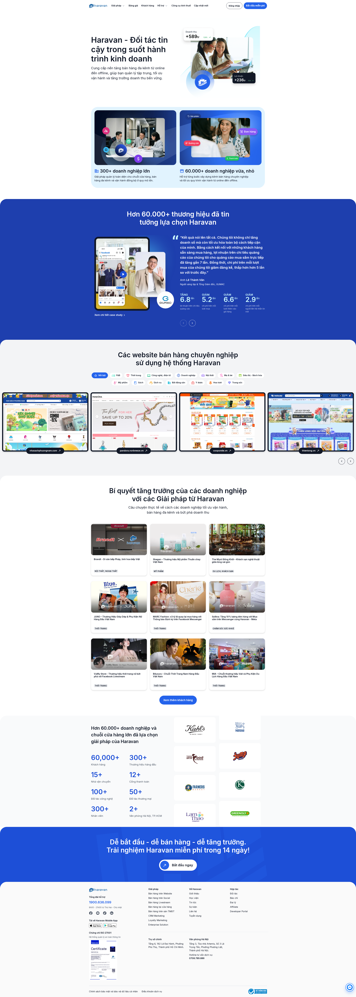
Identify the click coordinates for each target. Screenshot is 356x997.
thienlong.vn (220, 450)
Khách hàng (147, 5)
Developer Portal (239, 911)
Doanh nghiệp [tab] (188, 375)
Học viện (193, 898)
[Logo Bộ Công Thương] (257, 991)
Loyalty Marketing (157, 920)
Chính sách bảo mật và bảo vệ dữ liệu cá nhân (113, 991)
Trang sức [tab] (237, 382)
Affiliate (234, 906)
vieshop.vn (309, 450)
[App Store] (95, 925)
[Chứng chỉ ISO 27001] (103, 960)
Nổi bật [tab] (102, 375)
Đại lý (233, 902)
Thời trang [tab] (136, 375)
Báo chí (234, 898)
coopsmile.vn (132, 450)
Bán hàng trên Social (159, 898)
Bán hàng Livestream (159, 902)
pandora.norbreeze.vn (43, 450)
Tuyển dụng (195, 915)
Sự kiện (193, 906)
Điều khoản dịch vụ (152, 991)
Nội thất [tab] (210, 375)
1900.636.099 (100, 902)
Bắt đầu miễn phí (255, 5)
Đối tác (234, 893)
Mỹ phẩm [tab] (123, 382)
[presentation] (341, 461)
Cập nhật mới (201, 5)
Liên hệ (193, 911)
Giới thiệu (194, 893)
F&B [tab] (118, 375)
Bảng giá (133, 5)
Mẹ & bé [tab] (228, 375)
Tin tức (192, 902)
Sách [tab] (140, 382)
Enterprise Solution (158, 924)
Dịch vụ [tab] (157, 382)
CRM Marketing (156, 915)
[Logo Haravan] (98, 5)
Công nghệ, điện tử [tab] (161, 375)
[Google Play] (109, 925)
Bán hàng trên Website (160, 893)
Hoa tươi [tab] (217, 382)
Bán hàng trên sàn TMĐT (161, 911)
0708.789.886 (196, 958)
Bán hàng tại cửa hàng (160, 906)
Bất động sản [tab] (178, 382)
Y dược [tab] (199, 382)
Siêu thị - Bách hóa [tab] (252, 375)
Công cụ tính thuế (181, 5)
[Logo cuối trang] (98, 889)
